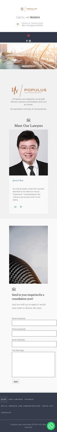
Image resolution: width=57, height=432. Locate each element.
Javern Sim (18, 180)
